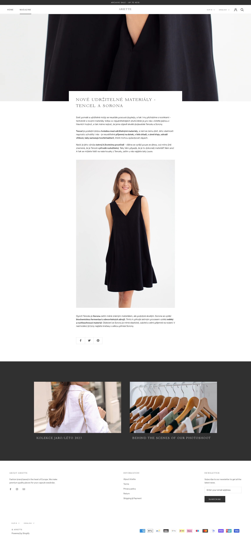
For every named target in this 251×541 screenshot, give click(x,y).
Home (10, 10)
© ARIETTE (17, 529)
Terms (126, 484)
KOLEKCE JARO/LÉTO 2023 (59, 438)
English (223, 10)
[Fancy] (24, 488)
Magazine (25, 10)
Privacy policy (129, 488)
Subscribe (215, 499)
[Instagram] (17, 488)
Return (126, 493)
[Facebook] (10, 488)
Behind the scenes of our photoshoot (171, 438)
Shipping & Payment (132, 498)
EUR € (209, 10)
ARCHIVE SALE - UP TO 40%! (125, 2)
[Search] (242, 9)
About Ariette (129, 479)
